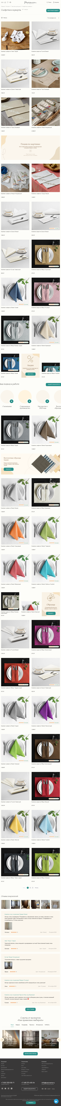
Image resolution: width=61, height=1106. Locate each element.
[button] (2, 1040)
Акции (2, 1063)
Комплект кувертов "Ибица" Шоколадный (41, 763)
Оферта (44, 1069)
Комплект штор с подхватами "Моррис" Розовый (17, 980)
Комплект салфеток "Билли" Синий (9, 307)
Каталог (8, 6)
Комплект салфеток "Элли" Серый (9, 51)
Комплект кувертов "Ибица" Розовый (40, 307)
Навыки (18, 1024)
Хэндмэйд (24, 1024)
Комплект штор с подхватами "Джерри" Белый (16, 914)
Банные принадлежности (7, 1069)
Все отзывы (30, 1009)
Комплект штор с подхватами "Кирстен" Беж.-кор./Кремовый (20, 994)
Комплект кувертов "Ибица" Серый (9, 445)
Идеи (12, 1024)
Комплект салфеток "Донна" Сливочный (11, 89)
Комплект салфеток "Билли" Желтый (10, 839)
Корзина (57, 2)
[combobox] (53, 17)
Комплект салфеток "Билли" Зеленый (10, 763)
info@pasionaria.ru (48, 1083)
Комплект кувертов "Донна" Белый (40, 231)
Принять (30, 1102)
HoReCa (47, 1024)
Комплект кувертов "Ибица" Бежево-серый (11, 345)
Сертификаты (45, 1067)
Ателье (23, 1063)
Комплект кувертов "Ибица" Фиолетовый (41, 649)
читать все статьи (30, 1053)
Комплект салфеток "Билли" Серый (9, 726)
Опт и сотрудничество (47, 1063)
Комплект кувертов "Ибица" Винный (40, 801)
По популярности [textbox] (52, 18)
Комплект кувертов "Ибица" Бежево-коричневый (10, 612)
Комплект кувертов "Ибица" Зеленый (40, 877)
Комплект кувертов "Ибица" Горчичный (41, 269)
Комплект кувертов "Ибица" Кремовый (41, 508)
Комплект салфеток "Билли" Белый (9, 508)
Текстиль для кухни (16, 6)
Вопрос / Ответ (25, 1069)
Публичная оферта (38, 1095)
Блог (22, 1065)
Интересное (39, 1024)
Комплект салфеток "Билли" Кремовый (41, 345)
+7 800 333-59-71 (7, 1083)
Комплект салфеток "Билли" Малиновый (11, 584)
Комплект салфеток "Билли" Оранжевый (11, 546)
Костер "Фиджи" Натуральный (12, 957)
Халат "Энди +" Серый (10, 940)
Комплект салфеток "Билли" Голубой (40, 839)
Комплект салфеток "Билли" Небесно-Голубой (43, 584)
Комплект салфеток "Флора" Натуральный (11, 193)
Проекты (31, 1024)
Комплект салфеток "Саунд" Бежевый (10, 127)
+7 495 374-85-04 (28, 1083)
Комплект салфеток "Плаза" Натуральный (42, 127)
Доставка (23, 1067)
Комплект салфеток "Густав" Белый (9, 649)
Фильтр (5, 17)
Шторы (3, 1065)
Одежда (3, 1073)
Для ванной (4, 1067)
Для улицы (3, 1077)
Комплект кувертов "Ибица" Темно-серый (11, 877)
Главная (3, 6)
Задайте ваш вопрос (30, 1088)
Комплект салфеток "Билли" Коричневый (42, 445)
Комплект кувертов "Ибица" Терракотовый (11, 687)
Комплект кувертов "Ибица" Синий (9, 373)
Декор (2, 1075)
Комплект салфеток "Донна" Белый (9, 231)
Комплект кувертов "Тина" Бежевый (40, 89)
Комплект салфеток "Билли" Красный (30, 612)
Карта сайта (44, 1071)
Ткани (2, 1071)
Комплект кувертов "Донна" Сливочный (41, 687)
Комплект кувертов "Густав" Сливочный (10, 269)
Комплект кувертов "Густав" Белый (40, 51)
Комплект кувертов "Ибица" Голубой (50, 373)
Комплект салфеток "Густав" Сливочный (11, 801)
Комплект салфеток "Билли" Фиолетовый (42, 726)
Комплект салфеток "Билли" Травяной (41, 546)
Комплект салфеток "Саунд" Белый (40, 193)
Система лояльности (26, 1075)
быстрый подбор (53, 10)
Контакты (44, 1065)
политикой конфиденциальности (30, 1100)
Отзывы (23, 1073)
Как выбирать (24, 1071)
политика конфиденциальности (52, 1095)
